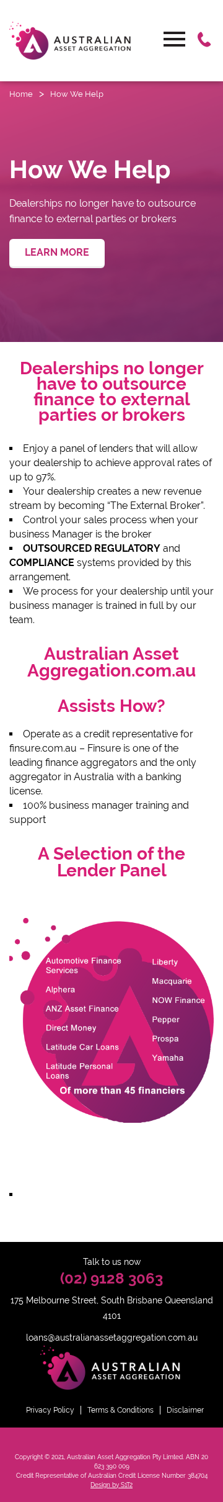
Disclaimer (185, 1410)
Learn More (57, 252)
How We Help (76, 94)
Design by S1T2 (111, 1485)
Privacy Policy (50, 1410)
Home (21, 94)
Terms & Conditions (120, 1410)
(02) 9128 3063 (111, 1278)
